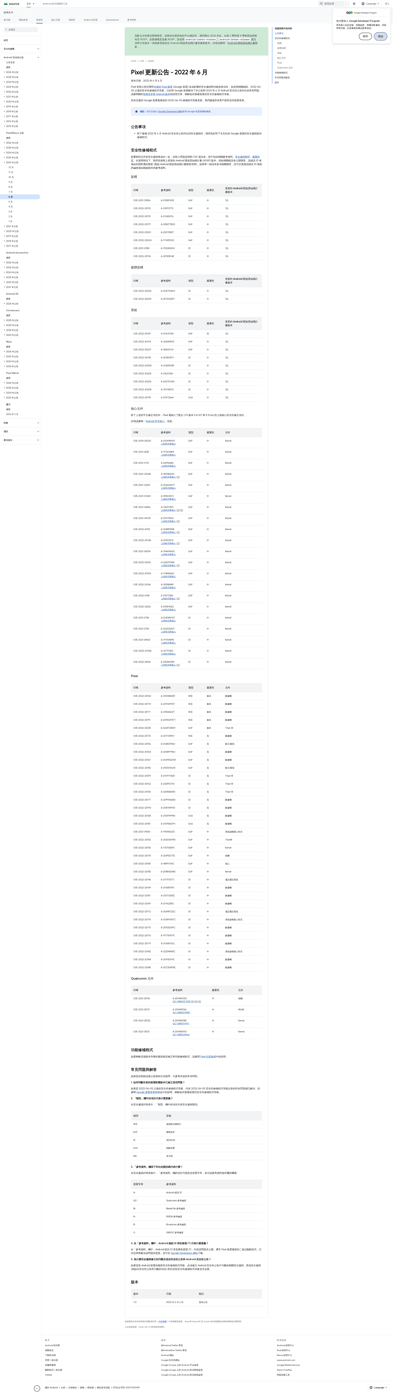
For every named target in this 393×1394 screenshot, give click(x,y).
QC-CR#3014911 (181, 1023)
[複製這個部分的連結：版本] (141, 1282)
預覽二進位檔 (51, 1360)
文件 (29, 3)
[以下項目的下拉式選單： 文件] (35, 3)
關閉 (365, 36)
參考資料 (131, 19)
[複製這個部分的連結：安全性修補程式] (160, 150)
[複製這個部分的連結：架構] (140, 177)
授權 (82, 1387)
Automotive (112, 19)
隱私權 (90, 1387)
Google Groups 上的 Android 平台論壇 (179, 1365)
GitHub (48, 1374)
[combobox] (333, 3)
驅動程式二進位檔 (53, 1370)
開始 (380, 36)
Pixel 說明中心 (283, 1350)
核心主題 (55, 19)
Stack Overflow (284, 1370)
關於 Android (51, 1387)
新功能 (7, 19)
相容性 (72, 19)
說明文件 (8, 12)
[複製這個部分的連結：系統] (140, 310)
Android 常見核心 (155, 421)
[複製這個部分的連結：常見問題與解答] (160, 1070)
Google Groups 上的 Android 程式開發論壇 (182, 1370)
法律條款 (72, 1387)
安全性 (39, 19)
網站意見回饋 (103, 1387)
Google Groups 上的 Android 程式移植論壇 (182, 1374)
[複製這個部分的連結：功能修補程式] (156, 1050)
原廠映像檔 (50, 1365)
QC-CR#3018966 (181, 1034)
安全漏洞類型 (242, 156)
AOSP (133, 61)
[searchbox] (21, 29)
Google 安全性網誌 (170, 1360)
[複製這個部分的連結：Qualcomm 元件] (157, 979)
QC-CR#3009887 (181, 1012)
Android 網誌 (167, 1355)
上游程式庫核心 (168, 444)
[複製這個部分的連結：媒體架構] (146, 267)
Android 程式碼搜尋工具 (55, 3)
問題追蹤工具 (283, 1374)
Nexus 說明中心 (284, 1355)
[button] (18, 48)
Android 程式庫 (52, 1345)
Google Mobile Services (288, 1365)
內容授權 (163, 1321)
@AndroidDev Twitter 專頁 (174, 1350)
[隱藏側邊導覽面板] (37, 1388)
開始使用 (23, 19)
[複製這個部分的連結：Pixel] (141, 676)
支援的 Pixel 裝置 (163, 86)
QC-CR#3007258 (181, 1001)
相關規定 (49, 1350)
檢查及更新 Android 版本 (156, 94)
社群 (63, 1387)
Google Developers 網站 (170, 111)
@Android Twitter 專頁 (172, 1345)
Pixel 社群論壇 (208, 1056)
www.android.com (286, 1360)
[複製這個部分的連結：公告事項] (149, 127)
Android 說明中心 (285, 1345)
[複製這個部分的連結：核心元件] (146, 409)
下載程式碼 (50, 1355)
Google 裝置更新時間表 (149, 1092)
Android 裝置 (90, 19)
